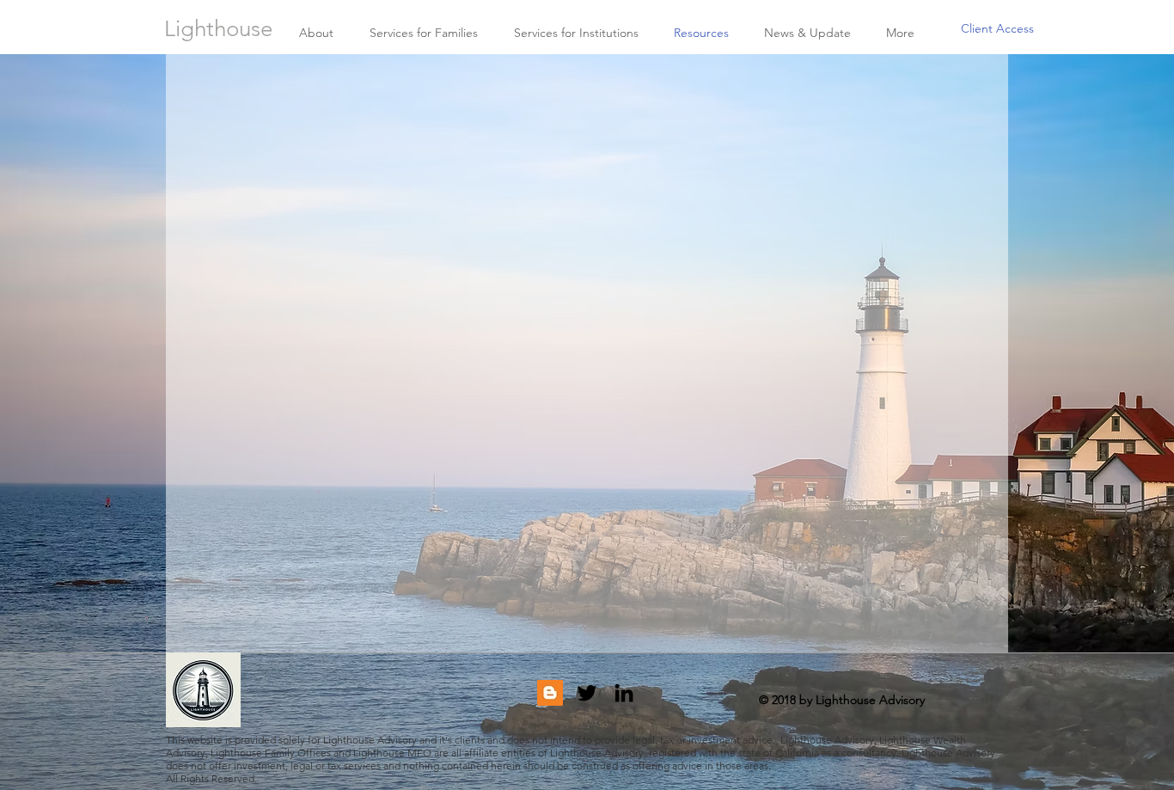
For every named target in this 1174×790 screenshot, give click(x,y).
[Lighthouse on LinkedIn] (624, 693)
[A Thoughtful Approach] (550, 693)
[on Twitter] (587, 693)
